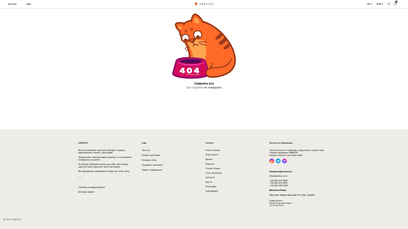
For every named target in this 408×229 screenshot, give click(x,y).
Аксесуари (211, 186)
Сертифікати (212, 191)
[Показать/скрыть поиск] (388, 4)
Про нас (146, 150)
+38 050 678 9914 (278, 183)
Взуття (209, 182)
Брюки (209, 159)
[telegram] (278, 162)
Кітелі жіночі (212, 154)
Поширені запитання (152, 165)
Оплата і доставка (151, 155)
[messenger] (284, 162)
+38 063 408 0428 (278, 185)
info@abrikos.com (278, 176)
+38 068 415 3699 (278, 180)
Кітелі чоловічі (213, 150)
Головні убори (213, 168)
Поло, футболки (214, 173)
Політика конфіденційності (91, 187)
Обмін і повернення (152, 170)
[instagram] (271, 162)
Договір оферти (86, 192)
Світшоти (210, 177)
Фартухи (210, 164)
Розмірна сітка (149, 160)
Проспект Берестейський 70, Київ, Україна (292, 195)
